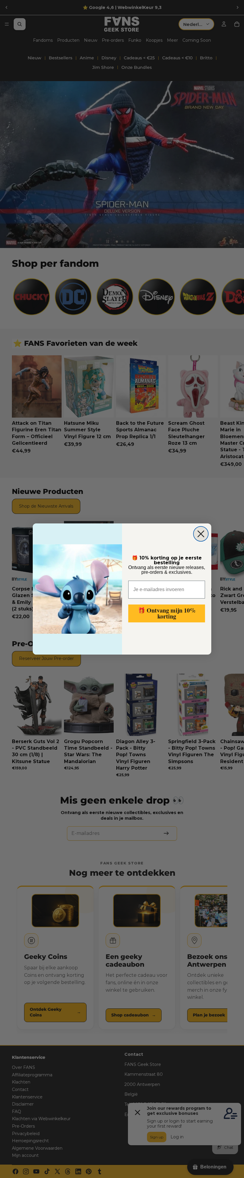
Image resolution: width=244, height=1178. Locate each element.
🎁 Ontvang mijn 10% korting (167, 613)
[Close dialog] (200, 533)
